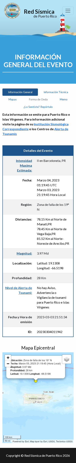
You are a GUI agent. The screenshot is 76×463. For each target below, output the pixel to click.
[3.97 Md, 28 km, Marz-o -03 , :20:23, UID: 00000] (35, 381)
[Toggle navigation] (68, 11)
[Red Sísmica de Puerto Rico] (12, 11)
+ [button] (8, 357)
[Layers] (66, 359)
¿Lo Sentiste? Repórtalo (38, 106)
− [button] (8, 363)
